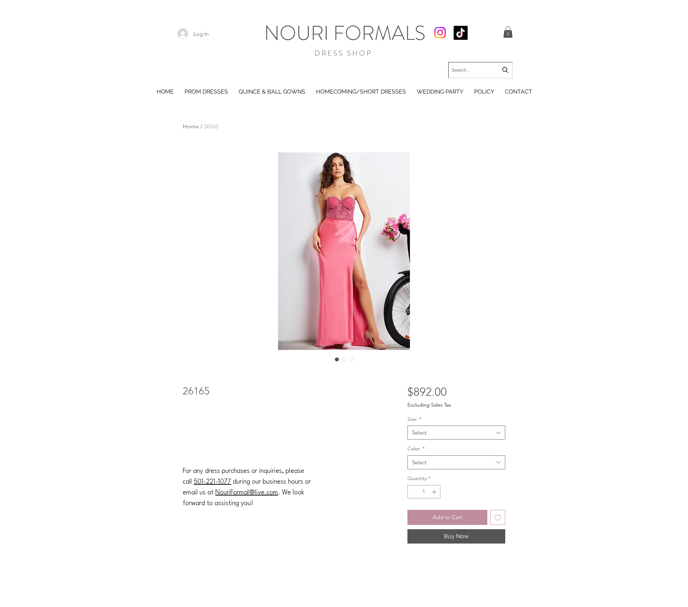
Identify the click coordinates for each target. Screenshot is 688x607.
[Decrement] (412, 491)
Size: (414, 419)
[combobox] (480, 70)
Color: (416, 448)
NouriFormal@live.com (246, 492)
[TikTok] (461, 33)
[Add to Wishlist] (497, 517)
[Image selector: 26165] (336, 359)
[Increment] (434, 491)
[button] (508, 32)
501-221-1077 (212, 482)
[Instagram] (440, 32)
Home (191, 126)
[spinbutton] (423, 491)
